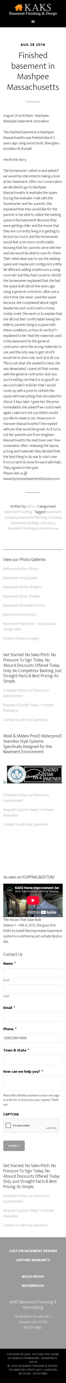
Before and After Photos (21, 569)
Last (6, 996)
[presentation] (31, 1126)
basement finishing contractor (33, 523)
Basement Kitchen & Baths (22, 587)
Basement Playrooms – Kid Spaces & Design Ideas (29, 626)
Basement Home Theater (21, 596)
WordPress (49, 1358)
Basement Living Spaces (20, 578)
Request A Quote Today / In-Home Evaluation (28, 708)
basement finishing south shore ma (33, 528)
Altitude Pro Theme (45, 1354)
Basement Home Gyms (19, 615)
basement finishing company (40, 517)
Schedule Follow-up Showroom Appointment (26, 693)
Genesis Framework (25, 1358)
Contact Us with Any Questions (25, 720)
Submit (14, 1146)
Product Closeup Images (21, 638)
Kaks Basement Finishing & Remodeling (33, 10)
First (6, 980)
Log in (33, 1362)
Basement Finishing (18, 512)
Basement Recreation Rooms (24, 605)
